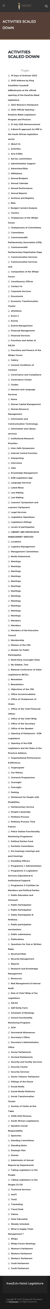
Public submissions (21, 934)
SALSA (14, 1003)
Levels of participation (22, 527)
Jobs (13, 468)
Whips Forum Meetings (23, 1244)
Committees (17, 232)
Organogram (17, 767)
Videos (14, 1214)
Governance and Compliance (26, 375)
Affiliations (16, 173)
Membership (17, 640)
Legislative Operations (23, 517)
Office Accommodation (23, 694)
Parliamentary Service (22, 807)
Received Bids (18, 954)
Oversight (16, 782)
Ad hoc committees (21, 159)
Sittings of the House (22, 1082)
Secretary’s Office (20, 1037)
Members (16, 621)
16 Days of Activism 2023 (24, 75)
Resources (16, 978)
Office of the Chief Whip (24, 719)
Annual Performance (22, 188)
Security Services (20, 1072)
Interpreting (17, 458)
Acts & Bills (17, 154)
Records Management (22, 959)
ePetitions (16, 311)
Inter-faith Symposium (23, 448)
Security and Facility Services (26, 1062)
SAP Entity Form (19, 1008)
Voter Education (19, 1219)
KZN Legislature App (22, 478)
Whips (14, 1239)
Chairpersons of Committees (26, 228)
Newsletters (17, 684)
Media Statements (20, 556)
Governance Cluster (21, 380)
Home (14, 399)
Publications (17, 939)
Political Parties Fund (22, 841)
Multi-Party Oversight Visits (25, 660)
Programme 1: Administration (26, 866)
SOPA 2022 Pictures (21, 1116)
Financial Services (20, 336)
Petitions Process (20, 817)
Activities (16, 149)
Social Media (17, 1087)
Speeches (16, 1136)
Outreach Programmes (23, 777)
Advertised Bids (19, 168)
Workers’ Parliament (21, 1258)
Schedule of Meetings (22, 1013)
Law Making (17, 493)
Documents (17, 296)
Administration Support (23, 163)
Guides (14, 385)
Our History (17, 772)
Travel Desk (17, 1209)
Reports (15, 964)
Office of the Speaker (22, 728)
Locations (16, 542)
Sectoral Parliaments (22, 1057)
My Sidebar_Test (19, 665)
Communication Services (24, 257)
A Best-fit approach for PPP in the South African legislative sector (25, 134)
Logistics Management (23, 547)
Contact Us (16, 286)
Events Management (22, 326)
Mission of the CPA (20, 645)
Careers (15, 213)
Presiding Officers (20, 861)
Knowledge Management (24, 473)
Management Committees (24, 552)
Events (14, 321)
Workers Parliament (21, 1253)
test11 (14, 1194)
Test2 (14, 1199)
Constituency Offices (22, 281)
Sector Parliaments (21, 1052)
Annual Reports (19, 193)
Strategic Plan (18, 1150)
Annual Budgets (19, 178)
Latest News (17, 488)
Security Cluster (19, 1067)
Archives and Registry (22, 198)
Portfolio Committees (22, 846)
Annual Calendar (19, 183)
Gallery (14, 360)
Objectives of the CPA (22, 689)
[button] (46, 6)
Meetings (16, 561)
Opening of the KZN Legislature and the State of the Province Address (25, 748)
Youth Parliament (20, 1263)
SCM (13, 1027)
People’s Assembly (21, 812)
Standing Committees (22, 1140)
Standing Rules (19, 1145)
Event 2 (15, 316)
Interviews (16, 463)
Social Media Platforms (23, 1091)
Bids (13, 203)
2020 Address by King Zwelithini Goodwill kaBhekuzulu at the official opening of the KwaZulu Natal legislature (23, 90)
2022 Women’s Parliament (24, 105)
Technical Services (21, 1189)
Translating (17, 1204)
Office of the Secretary (23, 724)
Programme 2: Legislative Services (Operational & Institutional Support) (23, 876)
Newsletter (16, 679)
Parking (15, 792)
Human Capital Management (26, 404)
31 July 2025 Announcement (25, 124)
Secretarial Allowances (23, 1032)
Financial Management (23, 331)
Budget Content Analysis (24, 208)
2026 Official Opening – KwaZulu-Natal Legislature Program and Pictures (22, 115)
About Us (15, 144)
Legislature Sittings (21, 522)
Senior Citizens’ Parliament (25, 1077)
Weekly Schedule (20, 1224)
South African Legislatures (25, 1121)
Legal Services (18, 512)
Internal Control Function (24, 453)
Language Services (21, 483)
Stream (15, 1155)
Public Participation (21, 905)
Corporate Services (21, 291)
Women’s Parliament (22, 1248)
